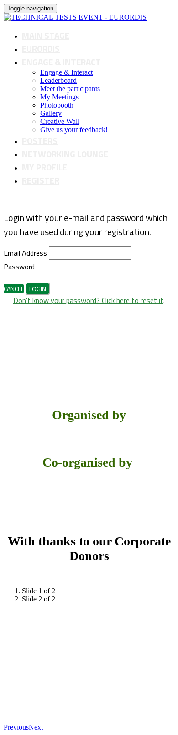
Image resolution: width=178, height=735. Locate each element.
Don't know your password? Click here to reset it (88, 300)
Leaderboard (58, 80)
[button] (14, 288)
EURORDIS (41, 48)
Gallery (51, 113)
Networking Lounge (65, 153)
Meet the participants (70, 89)
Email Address (25, 252)
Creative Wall (59, 121)
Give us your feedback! (74, 130)
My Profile (44, 167)
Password (19, 266)
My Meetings (59, 97)
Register (40, 180)
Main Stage (45, 35)
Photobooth (56, 105)
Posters (40, 140)
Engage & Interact (61, 61)
